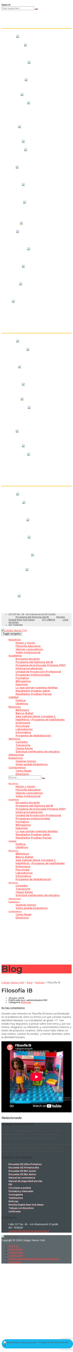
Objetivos (22, 703)
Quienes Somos (26, 761)
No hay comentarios (13, 1007)
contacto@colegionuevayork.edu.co (29, 1231)
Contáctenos (17, 767)
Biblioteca (22, 710)
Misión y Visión (25, 642)
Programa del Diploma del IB (32, 617)
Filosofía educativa (28, 646)
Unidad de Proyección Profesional (38, 671)
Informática (23, 732)
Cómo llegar (24, 770)
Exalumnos (16, 758)
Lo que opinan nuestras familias (37, 687)
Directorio (22, 774)
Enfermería (23, 722)
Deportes (22, 684)
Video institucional (28, 652)
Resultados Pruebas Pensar (34, 694)
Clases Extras (24, 748)
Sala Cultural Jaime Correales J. (36, 716)
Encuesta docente (28, 658)
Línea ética (15, 1262)
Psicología (22, 726)
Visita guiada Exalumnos (32, 764)
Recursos (15, 706)
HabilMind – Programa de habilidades (40, 719)
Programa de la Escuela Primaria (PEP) (41, 665)
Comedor (22, 742)
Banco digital (24, 713)
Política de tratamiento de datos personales (34, 1258)
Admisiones (16, 754)
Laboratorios (24, 729)
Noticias (13, 1246)
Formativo (22, 678)
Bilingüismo (23, 681)
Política (21, 700)
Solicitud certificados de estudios (38, 751)
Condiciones (16, 1255)
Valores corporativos (29, 649)
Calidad (13, 697)
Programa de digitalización (33, 735)
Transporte (23, 745)
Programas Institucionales (33, 674)
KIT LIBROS (48, 619)
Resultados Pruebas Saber (33, 690)
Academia (15, 655)
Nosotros (15, 639)
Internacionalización (29, 668)
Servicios (14, 738)
